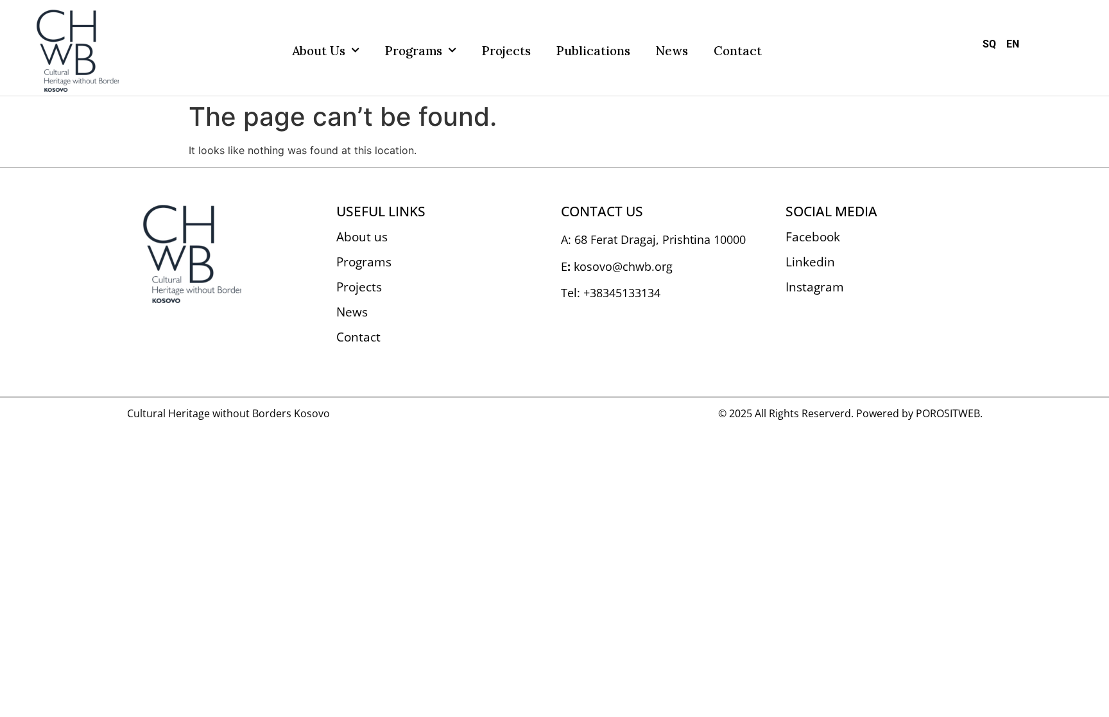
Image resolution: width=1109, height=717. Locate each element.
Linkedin (810, 262)
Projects (506, 50)
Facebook (813, 237)
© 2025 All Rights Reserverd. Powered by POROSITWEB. (850, 413)
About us (318, 50)
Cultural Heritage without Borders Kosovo (228, 413)
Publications (593, 50)
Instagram (815, 287)
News (672, 50)
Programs (413, 50)
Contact (738, 50)
